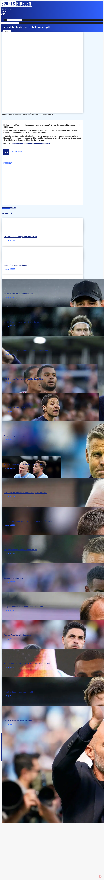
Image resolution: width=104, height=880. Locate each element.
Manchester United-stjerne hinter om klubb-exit (31, 144)
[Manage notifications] (100, 876)
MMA (2, 15)
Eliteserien (4, 8)
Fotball (3, 6)
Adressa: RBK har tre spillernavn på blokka (20, 237)
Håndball (3, 13)
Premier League (6, 9)
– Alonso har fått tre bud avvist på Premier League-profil (26, 351)
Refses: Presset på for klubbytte (16, 265)
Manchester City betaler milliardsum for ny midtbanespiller (27, 663)
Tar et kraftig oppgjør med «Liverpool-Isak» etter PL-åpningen (28, 521)
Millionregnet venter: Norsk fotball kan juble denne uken (25, 493)
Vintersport (4, 11)
